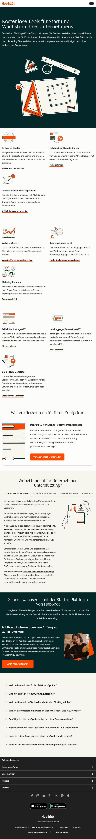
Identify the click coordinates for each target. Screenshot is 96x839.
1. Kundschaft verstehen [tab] (17, 493)
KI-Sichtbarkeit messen (13, 168)
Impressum (63, 827)
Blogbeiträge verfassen (13, 396)
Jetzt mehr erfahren (17, 664)
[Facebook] (31, 796)
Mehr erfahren (56, 165)
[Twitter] (50, 796)
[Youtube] (43, 796)
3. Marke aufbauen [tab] (69, 493)
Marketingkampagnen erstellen (65, 260)
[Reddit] (62, 796)
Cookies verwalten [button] (60, 832)
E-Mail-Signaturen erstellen (15, 211)
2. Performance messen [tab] (44, 493)
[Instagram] (37, 796)
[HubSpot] (8, 3)
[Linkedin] (56, 796)
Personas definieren (11, 299)
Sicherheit (76, 827)
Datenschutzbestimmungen (42, 827)
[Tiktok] (68, 796)
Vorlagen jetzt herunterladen (47, 457)
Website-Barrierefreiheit (38, 832)
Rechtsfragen (20, 827)
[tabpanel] (48, 544)
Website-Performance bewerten (17, 260)
